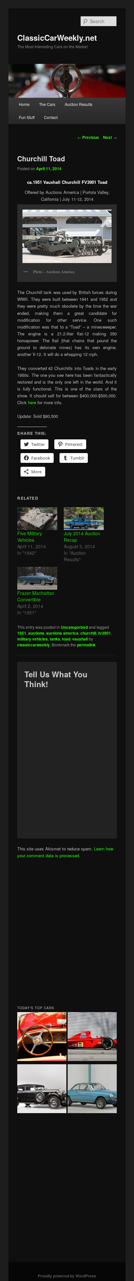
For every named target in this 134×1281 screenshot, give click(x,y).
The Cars (47, 104)
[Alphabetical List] (41, 1037)
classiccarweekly (33, 645)
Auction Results (78, 104)
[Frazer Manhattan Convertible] (37, 578)
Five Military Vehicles (29, 536)
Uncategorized (74, 627)
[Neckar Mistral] (92, 1089)
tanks (55, 639)
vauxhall (80, 639)
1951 (21, 633)
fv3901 (104, 633)
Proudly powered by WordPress (67, 1276)
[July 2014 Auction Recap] (84, 518)
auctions (36, 633)
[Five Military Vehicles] (37, 518)
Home (24, 104)
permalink (86, 645)
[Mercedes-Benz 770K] (41, 1089)
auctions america (62, 633)
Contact (51, 117)
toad (66, 639)
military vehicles (32, 639)
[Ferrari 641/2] (92, 1037)
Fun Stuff (26, 117)
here (32, 402)
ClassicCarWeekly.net (57, 37)
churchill (88, 633)
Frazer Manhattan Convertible (35, 596)
